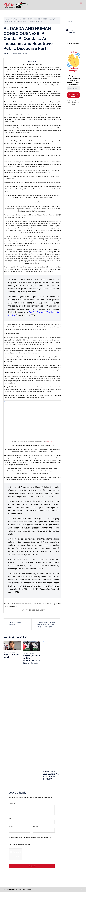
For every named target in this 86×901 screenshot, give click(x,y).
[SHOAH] (16, 4)
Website (35, 827)
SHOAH (7, 53)
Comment (12, 803)
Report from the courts (11, 655)
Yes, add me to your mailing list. (20, 844)
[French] (73, 36)
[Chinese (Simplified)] (68, 36)
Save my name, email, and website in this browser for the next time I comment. (30, 839)
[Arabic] (66, 36)
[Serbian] (77, 36)
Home (7, 19)
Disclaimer (18, 889)
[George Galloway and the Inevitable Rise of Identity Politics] (31, 646)
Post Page (14, 19)
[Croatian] (70, 36)
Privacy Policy (27, 889)
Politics (25, 53)
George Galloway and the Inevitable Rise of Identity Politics (31, 659)
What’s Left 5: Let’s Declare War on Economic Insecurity (51, 775)
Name (11, 818)
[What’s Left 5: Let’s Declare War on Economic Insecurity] (51, 704)
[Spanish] (78, 36)
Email (11, 827)
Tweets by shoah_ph (72, 43)
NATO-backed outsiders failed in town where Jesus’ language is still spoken (46, 624)
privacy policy (71, 102)
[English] (71, 36)
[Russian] (75, 36)
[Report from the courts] (12, 645)
